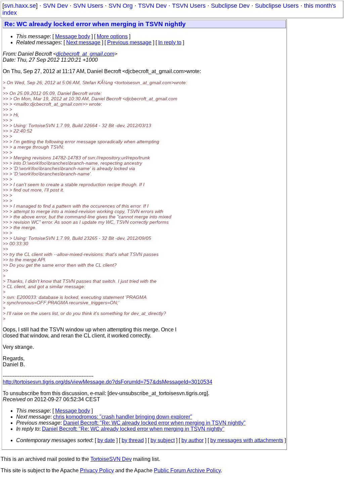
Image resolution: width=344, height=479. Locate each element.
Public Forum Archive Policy (187, 470)
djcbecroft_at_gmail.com (85, 54)
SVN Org (121, 5)
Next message (83, 42)
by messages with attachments (246, 440)
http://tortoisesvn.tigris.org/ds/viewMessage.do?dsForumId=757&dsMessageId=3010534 (107, 382)
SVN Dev (55, 5)
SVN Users (88, 5)
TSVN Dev (152, 5)
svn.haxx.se (20, 5)
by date (106, 440)
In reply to (169, 42)
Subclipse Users (277, 5)
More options (112, 36)
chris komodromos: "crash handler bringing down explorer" (122, 417)
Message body (72, 36)
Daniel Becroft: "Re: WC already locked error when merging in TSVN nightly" (154, 423)
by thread (133, 440)
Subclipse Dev (230, 5)
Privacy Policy (97, 470)
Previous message (129, 42)
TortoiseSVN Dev (111, 459)
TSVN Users (189, 5)
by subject (162, 440)
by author (192, 440)
